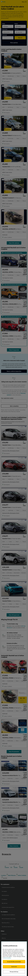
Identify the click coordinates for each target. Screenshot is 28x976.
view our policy (7, 957)
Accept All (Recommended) (14, 961)
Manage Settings (14, 971)
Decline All (14, 966)
